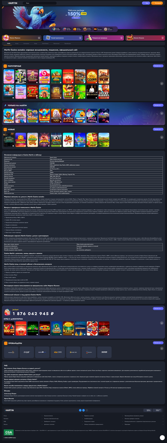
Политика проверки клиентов (144, 418)
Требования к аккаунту (63, 421)
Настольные (56, 43)
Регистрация (158, 3)
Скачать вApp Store (148, 410)
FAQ (23, 421)
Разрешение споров (103, 421)
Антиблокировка (103, 418)
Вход (147, 3)
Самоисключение (63, 415)
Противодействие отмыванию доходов (144, 415)
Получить (76, 18)
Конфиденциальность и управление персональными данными (144, 421)
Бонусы (23, 424)
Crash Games (45, 43)
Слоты (16, 43)
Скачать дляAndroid (158, 410)
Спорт (35, 43)
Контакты (23, 418)
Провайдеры (68, 43)
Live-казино (26, 43)
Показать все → (158, 66)
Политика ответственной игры (63, 418)
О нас (23, 415)
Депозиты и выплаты (63, 424)
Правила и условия (103, 415)
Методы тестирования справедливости (103, 424)
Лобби (8, 43)
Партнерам (144, 424)
